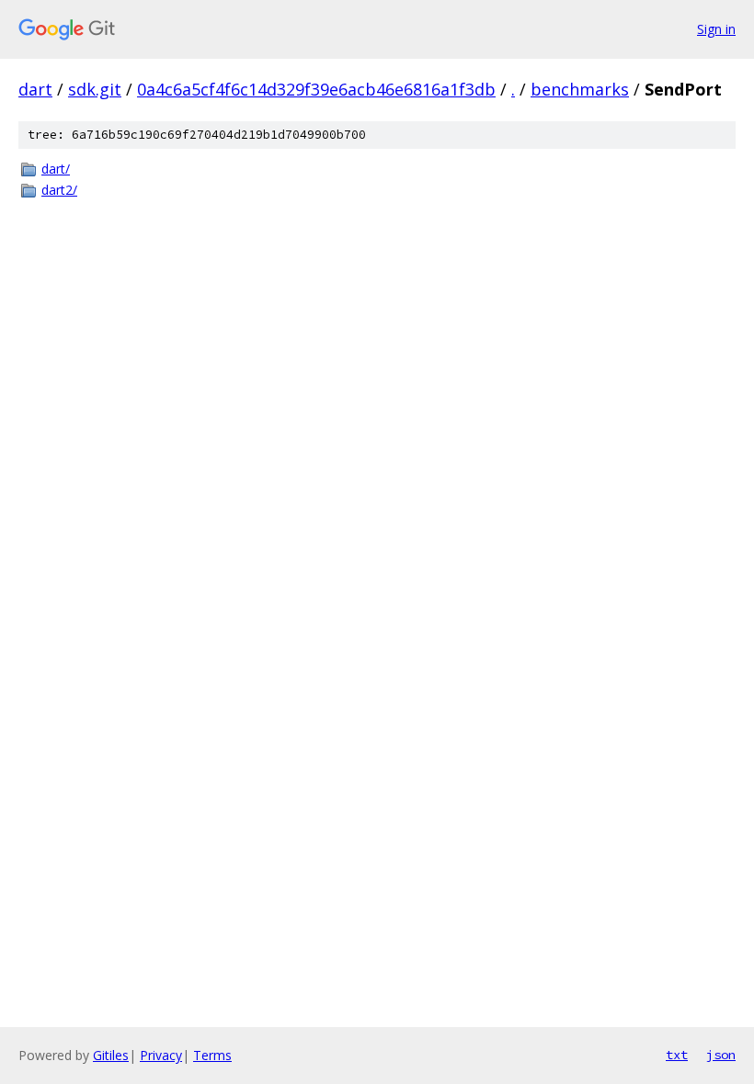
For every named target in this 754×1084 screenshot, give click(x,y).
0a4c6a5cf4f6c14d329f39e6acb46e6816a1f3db (316, 89)
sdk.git (94, 89)
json (721, 1054)
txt (677, 1054)
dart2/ (59, 189)
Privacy (161, 1055)
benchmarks (580, 89)
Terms (212, 1055)
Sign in (716, 29)
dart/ (55, 168)
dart (35, 89)
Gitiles (111, 1055)
